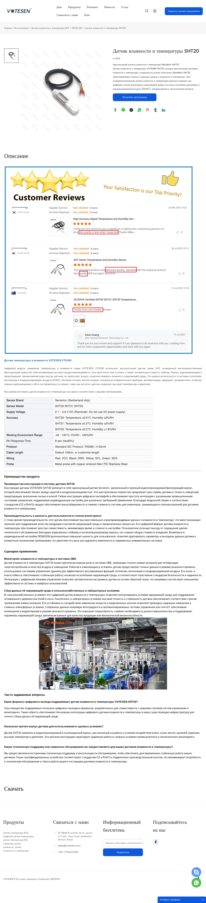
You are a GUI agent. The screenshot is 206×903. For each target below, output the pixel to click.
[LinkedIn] (163, 110)
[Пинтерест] (147, 110)
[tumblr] (155, 110)
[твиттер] (131, 110)
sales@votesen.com (69, 845)
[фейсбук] (115, 110)
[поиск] (146, 11)
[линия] (123, 110)
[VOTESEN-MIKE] (196, 883)
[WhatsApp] (139, 110)
